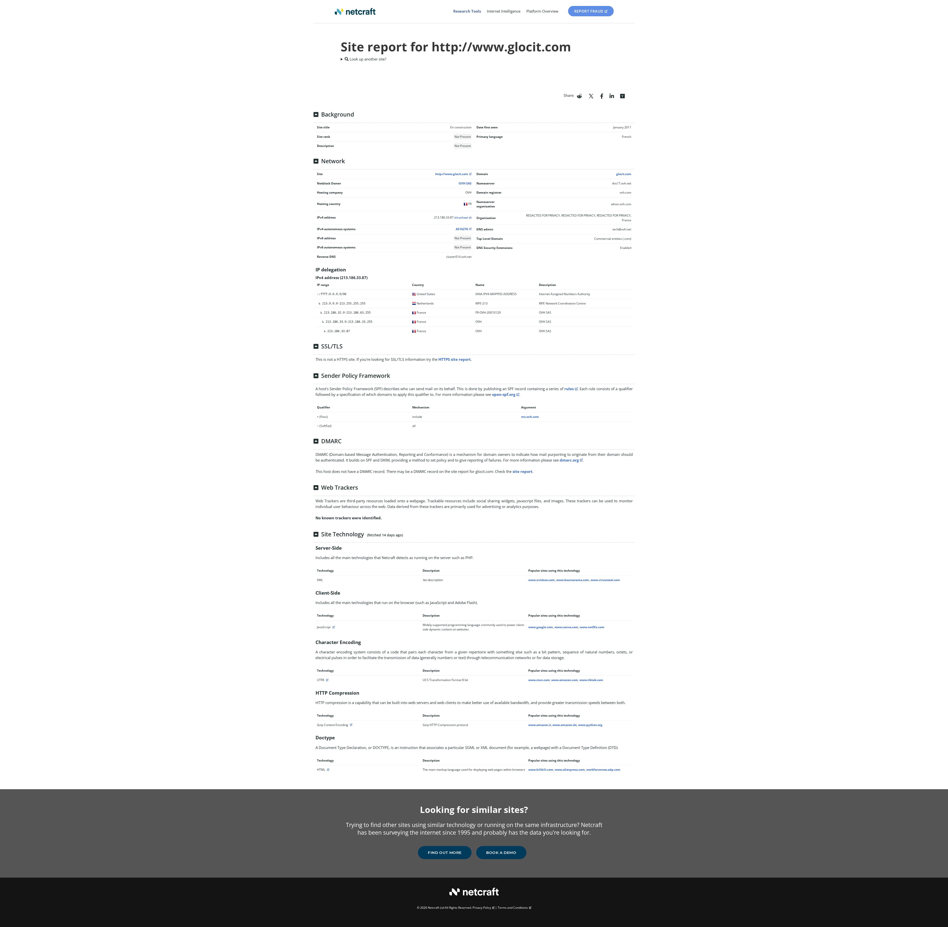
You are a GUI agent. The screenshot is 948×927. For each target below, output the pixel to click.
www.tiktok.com (591, 680)
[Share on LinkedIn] (612, 95)
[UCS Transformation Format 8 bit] (326, 680)
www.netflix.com (592, 627)
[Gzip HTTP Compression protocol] (350, 725)
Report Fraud (588, 11)
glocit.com (623, 174)
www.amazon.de (565, 725)
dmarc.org (569, 460)
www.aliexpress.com (570, 769)
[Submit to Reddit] (579, 95)
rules (569, 388)
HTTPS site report (454, 359)
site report (523, 471)
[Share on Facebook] (601, 95)
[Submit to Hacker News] (622, 95)
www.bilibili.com (540, 769)
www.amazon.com (564, 680)
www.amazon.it (539, 725)
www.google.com (540, 627)
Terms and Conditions (513, 908)
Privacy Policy (482, 908)
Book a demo (501, 852)
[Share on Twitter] (591, 95)
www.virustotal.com (605, 580)
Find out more (445, 852)
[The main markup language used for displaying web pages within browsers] (327, 769)
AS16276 (462, 229)
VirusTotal (461, 217)
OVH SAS (465, 183)
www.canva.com (566, 627)
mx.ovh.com (530, 417)
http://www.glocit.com (451, 174)
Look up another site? (367, 59)
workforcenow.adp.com (603, 769)
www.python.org (590, 725)
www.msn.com (539, 680)
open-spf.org (503, 394)
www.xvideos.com (541, 580)
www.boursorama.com (572, 580)
